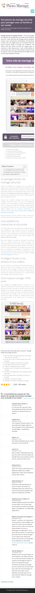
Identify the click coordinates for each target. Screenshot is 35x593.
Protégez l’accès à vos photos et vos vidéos (15, 172)
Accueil (2, 28)
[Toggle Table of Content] (24, 166)
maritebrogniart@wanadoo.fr (20, 543)
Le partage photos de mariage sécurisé (14, 169)
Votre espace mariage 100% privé (11, 174)
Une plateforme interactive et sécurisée (14, 170)
